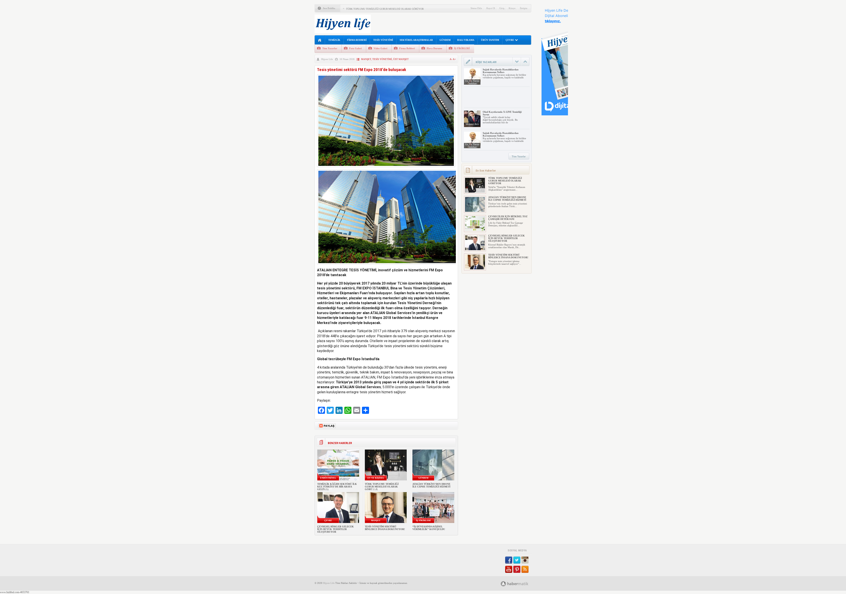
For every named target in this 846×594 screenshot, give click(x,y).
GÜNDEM (445, 40)
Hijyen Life (327, 59)
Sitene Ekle (476, 8)
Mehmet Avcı (472, 124)
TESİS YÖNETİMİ (383, 40)
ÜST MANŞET (401, 59)
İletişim (523, 8)
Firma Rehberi (407, 48)
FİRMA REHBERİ (357, 40)
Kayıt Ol (490, 8)
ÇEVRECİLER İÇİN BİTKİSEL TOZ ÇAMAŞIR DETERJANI (507, 217)
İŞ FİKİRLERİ (462, 48)
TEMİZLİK (334, 40)
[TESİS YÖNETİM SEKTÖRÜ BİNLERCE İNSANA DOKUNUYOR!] (475, 268)
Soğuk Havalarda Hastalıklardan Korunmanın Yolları (500, 70)
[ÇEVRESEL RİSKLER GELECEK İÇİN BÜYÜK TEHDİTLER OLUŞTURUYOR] (475, 249)
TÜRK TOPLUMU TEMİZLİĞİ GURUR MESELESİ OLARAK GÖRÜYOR (385, 8)
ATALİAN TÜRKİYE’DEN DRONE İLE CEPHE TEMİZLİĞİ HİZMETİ (431, 485)
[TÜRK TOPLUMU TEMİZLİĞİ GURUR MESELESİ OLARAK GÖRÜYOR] (475, 191)
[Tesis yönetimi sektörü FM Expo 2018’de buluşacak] (386, 168)
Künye (512, 8)
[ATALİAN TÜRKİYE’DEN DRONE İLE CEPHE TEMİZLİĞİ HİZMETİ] (475, 210)
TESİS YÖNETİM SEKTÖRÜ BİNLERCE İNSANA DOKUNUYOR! (385, 527)
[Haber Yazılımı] (519, 583)
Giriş (501, 8)
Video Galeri (380, 48)
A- (451, 59)
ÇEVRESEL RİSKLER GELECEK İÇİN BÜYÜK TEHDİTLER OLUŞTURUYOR (335, 529)
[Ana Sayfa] (320, 40)
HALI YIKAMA (465, 40)
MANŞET (366, 59)
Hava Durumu (434, 48)
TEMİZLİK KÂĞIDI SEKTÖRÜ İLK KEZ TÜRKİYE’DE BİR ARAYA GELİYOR (337, 487)
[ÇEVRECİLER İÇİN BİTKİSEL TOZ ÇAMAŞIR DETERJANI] (475, 230)
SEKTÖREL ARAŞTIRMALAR (416, 40)
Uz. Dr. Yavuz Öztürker (472, 82)
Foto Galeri (355, 48)
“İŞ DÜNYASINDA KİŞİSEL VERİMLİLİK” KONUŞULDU (428, 527)
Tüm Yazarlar (329, 48)
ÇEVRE (510, 40)
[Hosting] (503, 583)
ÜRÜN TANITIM (490, 40)
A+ (454, 59)
